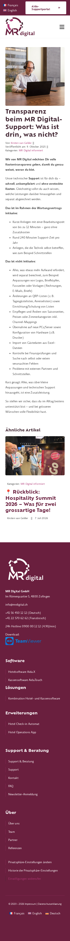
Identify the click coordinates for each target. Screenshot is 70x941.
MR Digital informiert (31, 150)
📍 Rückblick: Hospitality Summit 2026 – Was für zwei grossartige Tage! (30, 501)
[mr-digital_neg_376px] (25, 558)
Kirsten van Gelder (21, 143)
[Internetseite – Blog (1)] (35, 437)
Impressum (30, 903)
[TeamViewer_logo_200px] (23, 638)
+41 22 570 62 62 (16, 618)
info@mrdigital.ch (16, 604)
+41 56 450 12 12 (16, 612)
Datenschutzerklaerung (50, 903)
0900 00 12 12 (31, 626)
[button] (35, 862)
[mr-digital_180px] (19, 18)
